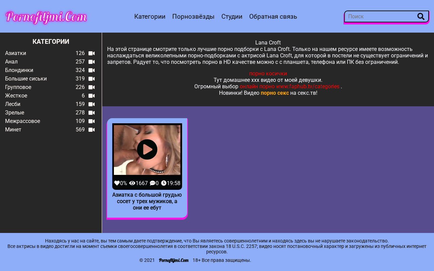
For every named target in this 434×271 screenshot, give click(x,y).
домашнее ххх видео (249, 80)
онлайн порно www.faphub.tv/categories (289, 86)
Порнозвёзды (193, 16)
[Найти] (421, 16)
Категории (149, 16)
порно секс (275, 93)
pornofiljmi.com (46, 16)
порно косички (268, 73)
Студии (231, 16)
